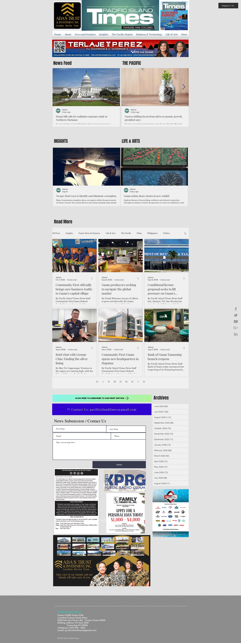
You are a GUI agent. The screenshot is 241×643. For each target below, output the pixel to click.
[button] (228, 5)
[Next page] (138, 381)
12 (115, 381)
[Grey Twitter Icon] (235, 315)
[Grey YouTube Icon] (235, 321)
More (165, 233)
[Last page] (143, 381)
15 (132, 381)
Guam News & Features (89, 233)
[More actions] (93, 278)
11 (109, 381)
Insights (69, 233)
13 (121, 381)
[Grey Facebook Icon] (235, 309)
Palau (139, 233)
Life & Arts (110, 233)
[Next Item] (115, 87)
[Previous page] (102, 381)
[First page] (97, 381)
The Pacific (126, 233)
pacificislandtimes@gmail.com (80, 630)
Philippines (152, 233)
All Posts (56, 233)
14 (126, 381)
